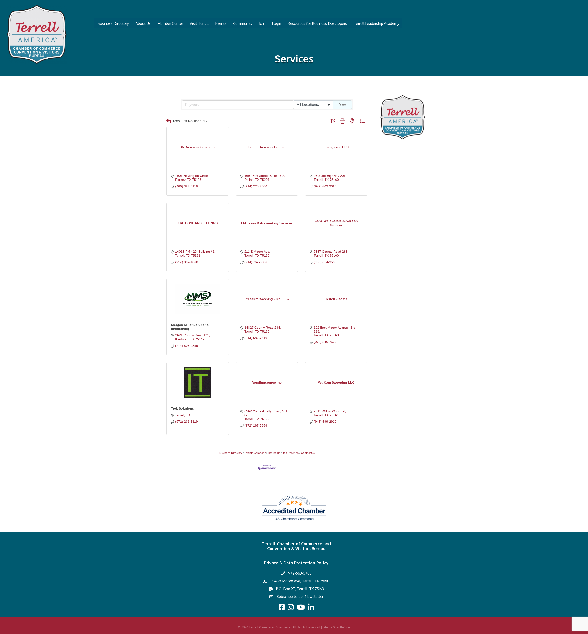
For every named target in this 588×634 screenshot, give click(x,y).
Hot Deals (274, 453)
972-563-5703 (299, 573)
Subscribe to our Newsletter (300, 596)
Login (276, 23)
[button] (168, 121)
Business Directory (113, 23)
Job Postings (291, 453)
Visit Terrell (199, 23)
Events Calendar (255, 453)
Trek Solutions (182, 408)
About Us (143, 23)
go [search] (344, 104)
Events (220, 23)
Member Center (170, 23)
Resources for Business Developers (317, 23)
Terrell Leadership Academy (376, 23)
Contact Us (308, 453)
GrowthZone (341, 627)
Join (262, 23)
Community (242, 23)
